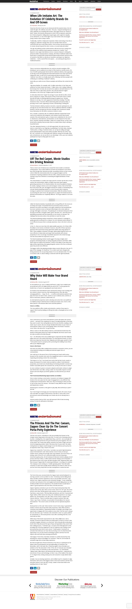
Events (53, 1)
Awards (59, 1)
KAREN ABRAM (82, 160)
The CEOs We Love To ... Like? (86, 42)
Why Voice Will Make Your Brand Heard (88, 32)
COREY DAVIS (82, 17)
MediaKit (47, 594)
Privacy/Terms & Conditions (75, 594)
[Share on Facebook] (31, 141)
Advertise (93, 1)
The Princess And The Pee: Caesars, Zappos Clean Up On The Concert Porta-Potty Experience (90, 36)
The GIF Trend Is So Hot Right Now (87, 40)
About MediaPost (40, 594)
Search (75, 1)
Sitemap (65, 594)
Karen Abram (34, 165)
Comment (33, 144)
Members (65, 1)
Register (86, 1)
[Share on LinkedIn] (35, 141)
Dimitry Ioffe (34, 282)
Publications (46, 1)
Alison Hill (33, 433)
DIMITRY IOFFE (82, 276)
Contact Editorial (53, 594)
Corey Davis (34, 25)
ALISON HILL (82, 424)
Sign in (80, 1)
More (71, 1)
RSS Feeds (60, 594)
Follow (99, 1)
